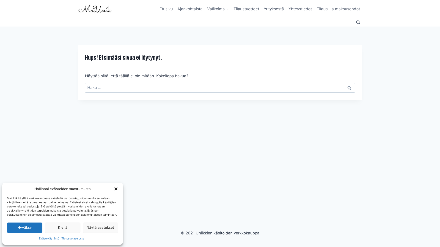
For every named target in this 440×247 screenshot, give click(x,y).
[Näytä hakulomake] (358, 22)
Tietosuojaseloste (72, 238)
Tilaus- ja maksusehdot (338, 9)
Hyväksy (24, 227)
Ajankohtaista (190, 9)
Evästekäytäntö (49, 238)
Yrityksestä (274, 9)
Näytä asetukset (100, 227)
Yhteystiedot (300, 9)
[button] (116, 189)
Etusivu (166, 9)
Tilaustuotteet (246, 9)
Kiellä (62, 227)
